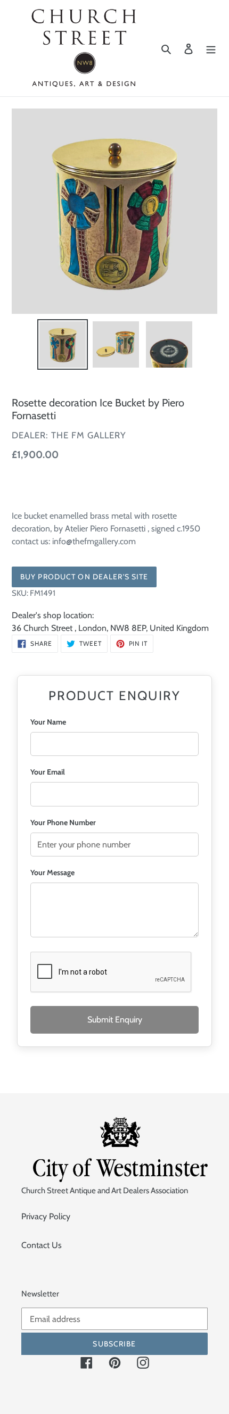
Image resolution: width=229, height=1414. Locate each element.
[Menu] (211, 48)
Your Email (47, 772)
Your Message (52, 872)
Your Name (48, 722)
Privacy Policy (45, 1216)
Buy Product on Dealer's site (84, 576)
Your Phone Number (63, 822)
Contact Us (41, 1245)
